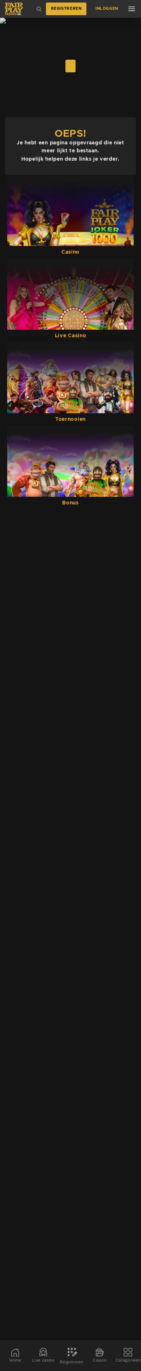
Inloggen (106, 8)
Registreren (66, 8)
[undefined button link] (70, 66)
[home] (14, 9)
